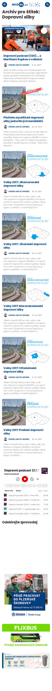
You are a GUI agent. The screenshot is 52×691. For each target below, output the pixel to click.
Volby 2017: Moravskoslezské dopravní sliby (23, 307)
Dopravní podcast (14, 28)
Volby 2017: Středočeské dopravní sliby (19, 370)
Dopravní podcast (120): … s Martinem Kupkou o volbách (22, 57)
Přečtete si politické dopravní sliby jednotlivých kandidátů (23, 119)
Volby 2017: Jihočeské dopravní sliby (24, 246)
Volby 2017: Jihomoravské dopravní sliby (21, 184)
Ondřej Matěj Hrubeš (18, 65)
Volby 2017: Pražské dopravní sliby (23, 431)
